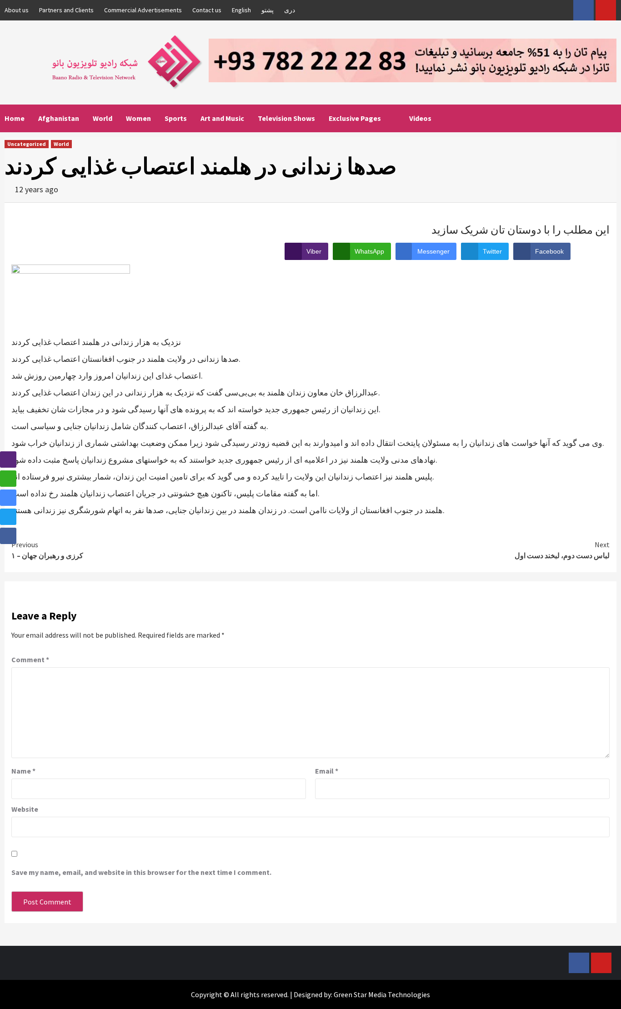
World (102, 118)
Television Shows (286, 118)
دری (289, 10)
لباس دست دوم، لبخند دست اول (562, 550)
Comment (30, 659)
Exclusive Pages (355, 118)
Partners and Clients (66, 10)
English (241, 10)
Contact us (206, 10)
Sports (176, 118)
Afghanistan (58, 118)
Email (326, 770)
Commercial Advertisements (143, 10)
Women (138, 118)
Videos (420, 118)
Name (23, 770)
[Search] (610, 118)
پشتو (267, 10)
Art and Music (222, 118)
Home (15, 118)
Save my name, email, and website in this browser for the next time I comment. (141, 872)
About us (17, 10)
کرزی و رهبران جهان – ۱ (47, 550)
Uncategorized (26, 143)
